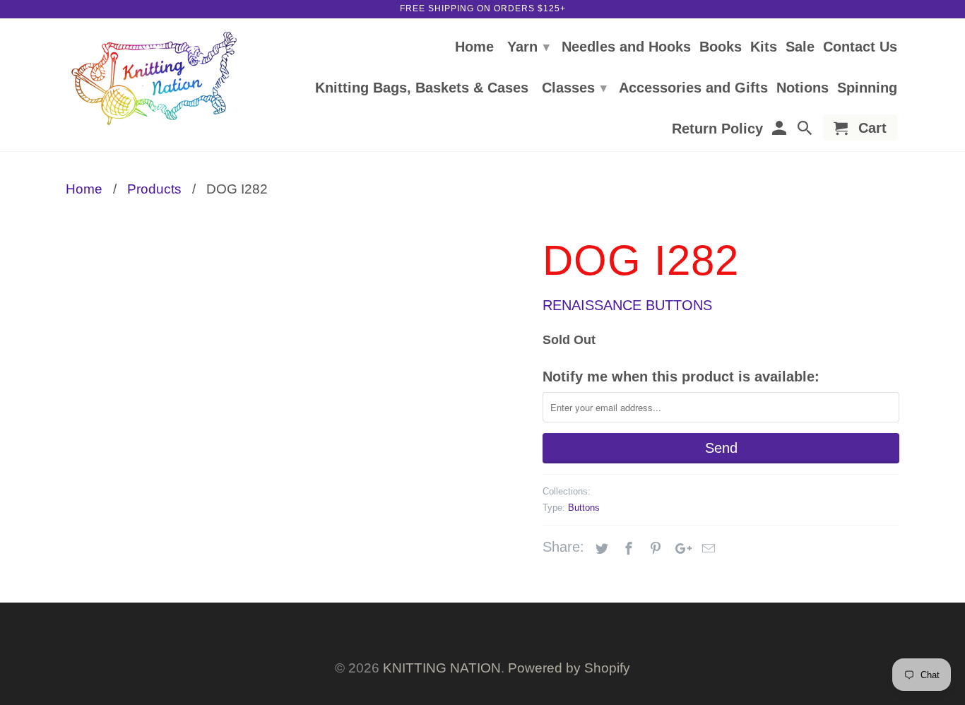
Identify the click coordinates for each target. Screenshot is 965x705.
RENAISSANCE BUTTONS (627, 305)
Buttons (584, 507)
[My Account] (779, 130)
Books (720, 47)
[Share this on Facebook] (626, 549)
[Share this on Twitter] (599, 549)
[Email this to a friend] (706, 549)
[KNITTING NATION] (154, 79)
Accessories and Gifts (693, 88)
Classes (574, 87)
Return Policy (717, 129)
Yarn (528, 46)
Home (474, 47)
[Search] (806, 130)
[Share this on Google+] (679, 549)
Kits (763, 47)
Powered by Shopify (569, 667)
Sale (800, 47)
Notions (802, 88)
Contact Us (860, 47)
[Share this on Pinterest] (653, 549)
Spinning (867, 88)
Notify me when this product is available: (681, 376)
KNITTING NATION (442, 667)
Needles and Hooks (626, 47)
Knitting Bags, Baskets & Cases (421, 88)
